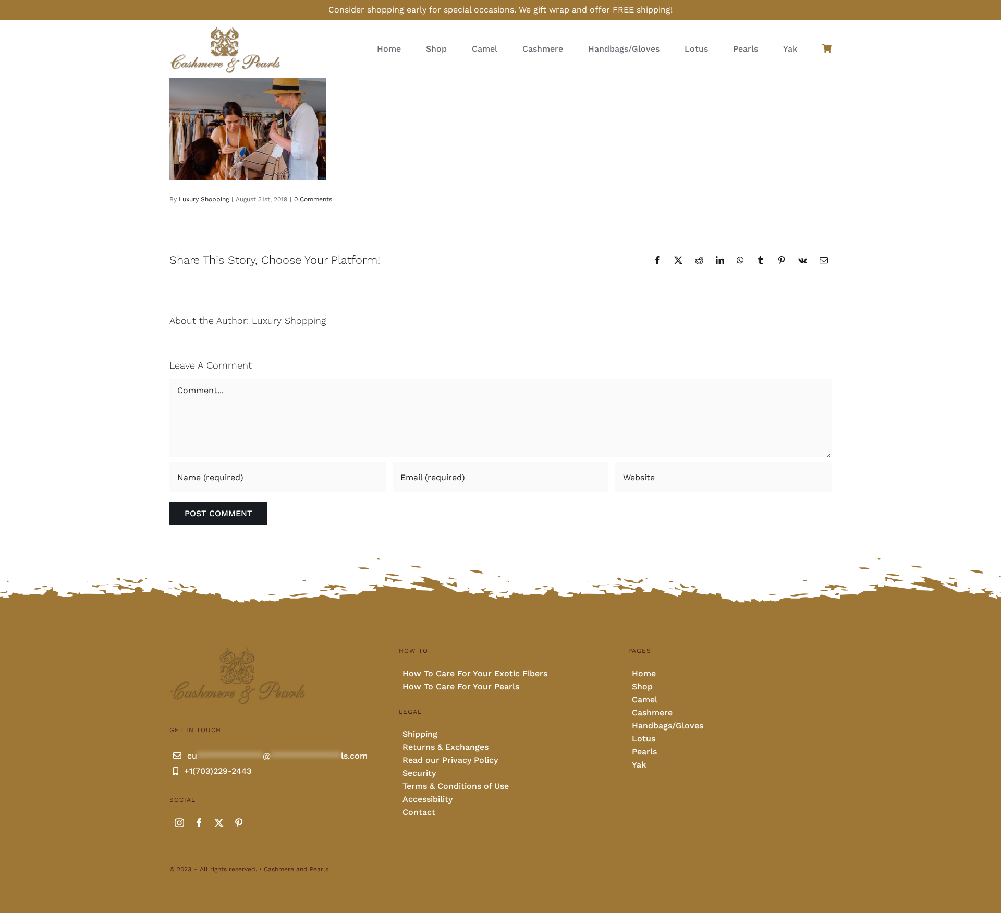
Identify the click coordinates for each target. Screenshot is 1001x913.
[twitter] (219, 822)
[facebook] (199, 822)
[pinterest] (238, 822)
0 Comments (313, 199)
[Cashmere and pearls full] (224, 29)
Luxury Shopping (204, 199)
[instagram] (179, 822)
